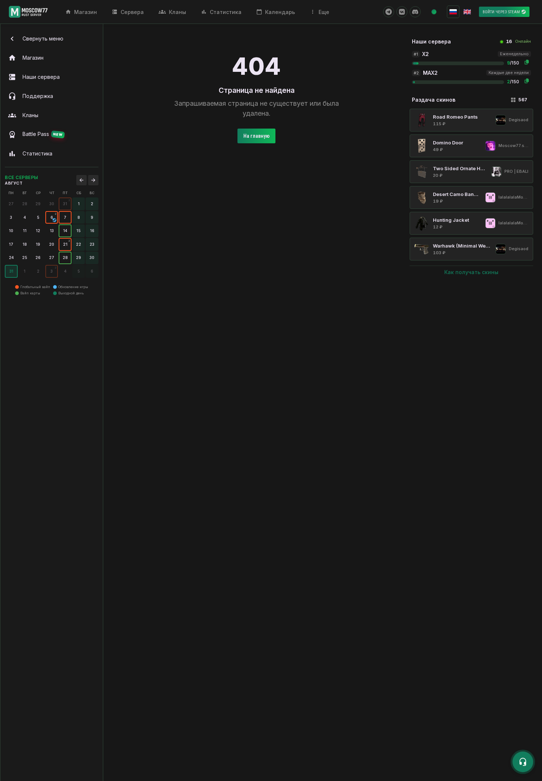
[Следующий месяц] (93, 180)
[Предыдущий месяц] (81, 180)
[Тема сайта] (434, 11)
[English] (467, 12)
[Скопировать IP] (526, 61)
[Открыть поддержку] (523, 762)
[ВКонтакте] (401, 11)
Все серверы (21, 177)
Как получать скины (471, 272)
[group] (65, 203)
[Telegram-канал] (388, 11)
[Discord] (415, 11)
